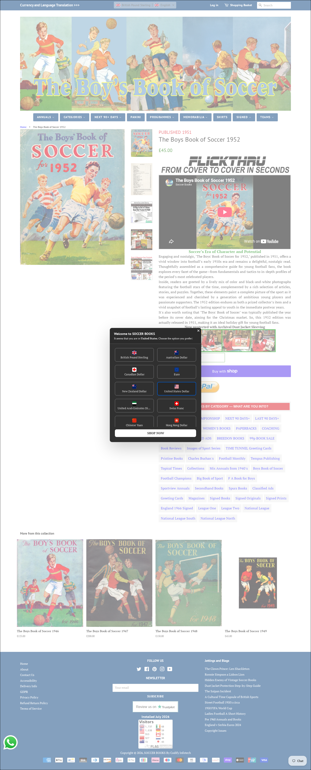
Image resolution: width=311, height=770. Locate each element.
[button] (134, 355)
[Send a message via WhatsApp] (10, 742)
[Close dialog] (198, 331)
